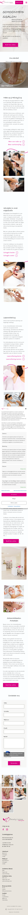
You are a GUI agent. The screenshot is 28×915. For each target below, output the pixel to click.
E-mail (5, 728)
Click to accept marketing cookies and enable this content (14, 754)
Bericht (5, 736)
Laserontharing (5, 873)
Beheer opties (14, 502)
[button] (26, 409)
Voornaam (6, 711)
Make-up (4, 898)
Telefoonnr (6, 720)
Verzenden (14, 763)
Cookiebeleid (10, 506)
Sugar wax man (6, 879)
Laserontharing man (7, 881)
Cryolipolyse (5, 896)
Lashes (4, 889)
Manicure (4, 853)
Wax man (4, 877)
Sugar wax (4, 872)
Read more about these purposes (20, 490)
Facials (3, 895)
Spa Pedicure (5, 860)
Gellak (3, 856)
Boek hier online (10, 45)
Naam (5, 703)
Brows (3, 887)
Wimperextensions (6, 891)
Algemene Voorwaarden (14, 912)
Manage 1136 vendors (5, 490)
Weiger (14, 498)
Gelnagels (4, 854)
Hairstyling (4, 900)
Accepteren (14, 494)
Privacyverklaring (17, 506)
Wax (3, 870)
